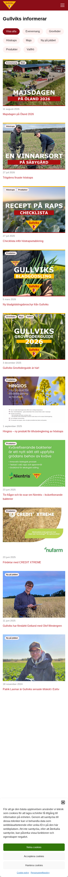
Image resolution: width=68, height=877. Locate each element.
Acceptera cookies (34, 856)
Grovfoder (55, 31)
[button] (63, 802)
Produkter (11, 49)
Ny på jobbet (48, 40)
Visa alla (11, 31)
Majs (29, 40)
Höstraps (11, 40)
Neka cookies (34, 847)
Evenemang (33, 31)
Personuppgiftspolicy (40, 873)
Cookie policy (23, 873)
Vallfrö (30, 49)
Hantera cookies (34, 865)
